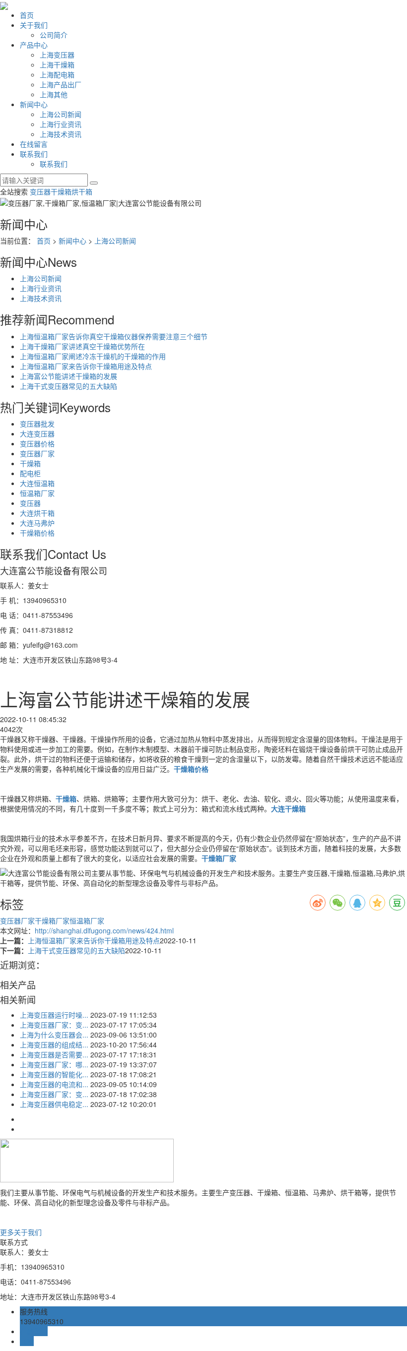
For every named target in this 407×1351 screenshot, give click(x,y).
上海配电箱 (57, 74)
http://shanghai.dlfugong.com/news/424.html (104, 930)
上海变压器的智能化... (54, 1074)
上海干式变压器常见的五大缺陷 (68, 386)
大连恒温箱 (37, 483)
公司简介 (54, 35)
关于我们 (34, 25)
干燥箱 (61, 191)
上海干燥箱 (57, 64)
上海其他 (54, 94)
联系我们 (34, 154)
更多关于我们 (21, 1232)
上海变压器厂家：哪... (54, 1064)
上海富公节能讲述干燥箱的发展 (68, 376)
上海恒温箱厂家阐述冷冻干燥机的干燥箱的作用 (93, 356)
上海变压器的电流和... (54, 1084)
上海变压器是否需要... (54, 1054)
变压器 (40, 191)
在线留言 (34, 144)
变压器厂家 (37, 453)
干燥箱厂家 (52, 920)
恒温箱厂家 (37, 493)
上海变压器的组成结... (54, 1044)
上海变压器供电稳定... (54, 1104)
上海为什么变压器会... (54, 1035)
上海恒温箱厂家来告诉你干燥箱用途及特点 (86, 366)
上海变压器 (57, 55)
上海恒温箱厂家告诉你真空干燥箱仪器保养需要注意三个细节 (113, 336)
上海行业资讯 (60, 124)
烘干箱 (81, 191)
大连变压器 (37, 433)
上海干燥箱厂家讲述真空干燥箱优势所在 (82, 346)
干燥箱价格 (37, 533)
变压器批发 (37, 424)
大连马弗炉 (37, 523)
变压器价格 (37, 443)
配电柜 (30, 473)
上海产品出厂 (60, 84)
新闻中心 (34, 104)
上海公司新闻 (60, 114)
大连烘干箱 (37, 513)
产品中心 (34, 45)
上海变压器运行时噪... (54, 1015)
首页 (27, 15)
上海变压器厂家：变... (54, 1025)
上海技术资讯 (60, 134)
